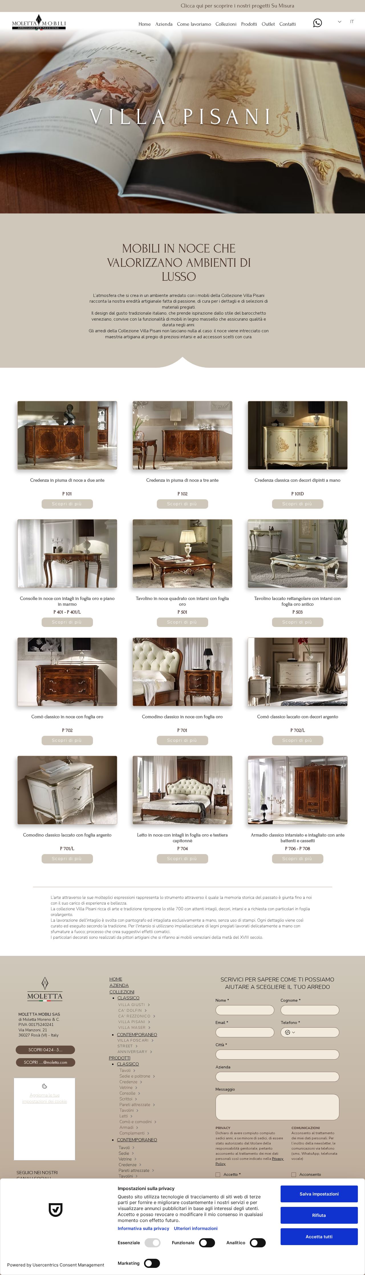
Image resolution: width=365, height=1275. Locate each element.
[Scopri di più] (44, 1088)
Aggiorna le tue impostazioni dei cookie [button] (44, 1098)
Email (222, 1022)
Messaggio (225, 1089)
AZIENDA (119, 985)
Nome (222, 1000)
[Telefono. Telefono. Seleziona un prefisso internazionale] (290, 1032)
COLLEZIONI (122, 992)
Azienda (223, 1067)
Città (221, 1044)
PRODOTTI (119, 1058)
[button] (226, 21)
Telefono (290, 1022)
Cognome (291, 1000)
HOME (116, 979)
